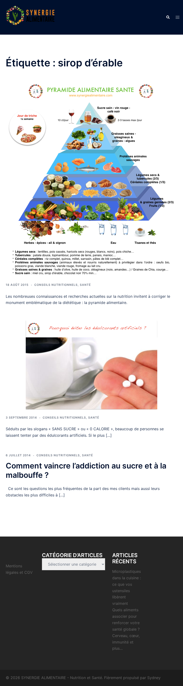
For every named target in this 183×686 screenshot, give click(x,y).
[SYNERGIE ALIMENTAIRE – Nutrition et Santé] (30, 17)
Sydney (154, 677)
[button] (168, 17)
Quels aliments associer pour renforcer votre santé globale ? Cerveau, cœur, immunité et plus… (126, 629)
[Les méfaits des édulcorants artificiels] (91, 364)
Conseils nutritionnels (56, 285)
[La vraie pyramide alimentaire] (91, 179)
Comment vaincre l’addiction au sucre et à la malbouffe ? (86, 470)
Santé (85, 285)
